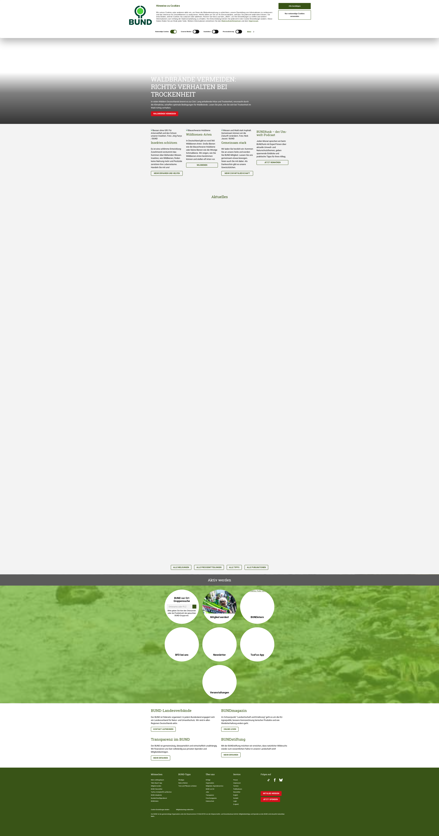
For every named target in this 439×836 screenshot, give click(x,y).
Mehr (249, 32)
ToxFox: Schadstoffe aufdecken (161, 792)
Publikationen (237, 789)
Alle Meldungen (181, 567)
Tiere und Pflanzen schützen (187, 786)
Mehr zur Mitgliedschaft (237, 173)
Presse (235, 780)
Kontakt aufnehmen (163, 729)
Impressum (253, 21)
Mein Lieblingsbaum (157, 780)
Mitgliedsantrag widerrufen (184, 809)
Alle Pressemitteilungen (209, 567)
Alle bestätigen (295, 6)
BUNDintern (154, 801)
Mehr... (153, 816)
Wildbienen (202, 165)
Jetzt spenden (270, 799)
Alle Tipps (234, 567)
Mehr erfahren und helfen (167, 173)
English (235, 795)
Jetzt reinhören (272, 162)
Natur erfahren (183, 783)
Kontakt (235, 798)
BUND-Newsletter (156, 789)
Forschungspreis (211, 798)
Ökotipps (181, 780)
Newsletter (236, 792)
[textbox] (182, 606)
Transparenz (210, 795)
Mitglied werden (156, 786)
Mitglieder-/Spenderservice (214, 786)
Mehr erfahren (160, 758)
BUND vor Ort (210, 789)
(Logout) (236, 804)
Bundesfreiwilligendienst (159, 798)
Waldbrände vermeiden (164, 114)
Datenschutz (210, 801)
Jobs (207, 792)
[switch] (196, 31)
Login (235, 801)
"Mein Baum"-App (156, 783)
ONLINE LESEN (230, 729)
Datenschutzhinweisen (231, 21)
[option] (166, 152)
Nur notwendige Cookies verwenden (295, 15)
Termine (235, 786)
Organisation (210, 783)
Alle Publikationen (256, 567)
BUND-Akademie (156, 795)
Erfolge (208, 780)
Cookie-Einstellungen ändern (160, 809)
